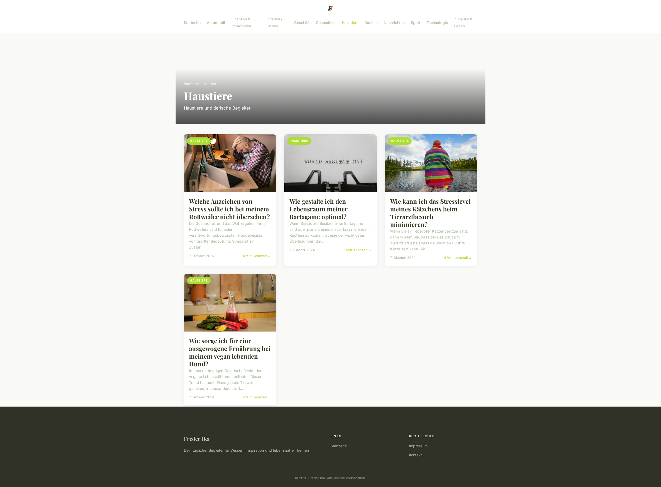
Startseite (192, 22)
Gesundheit (326, 22)
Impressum (418, 446)
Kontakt (415, 455)
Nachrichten (394, 22)
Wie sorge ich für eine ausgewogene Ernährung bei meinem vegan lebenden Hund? (230, 352)
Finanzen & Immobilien (241, 22)
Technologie (437, 22)
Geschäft (302, 22)
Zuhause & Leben (463, 22)
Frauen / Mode (275, 22)
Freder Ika (197, 438)
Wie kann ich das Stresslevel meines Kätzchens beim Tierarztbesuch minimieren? (430, 212)
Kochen (371, 22)
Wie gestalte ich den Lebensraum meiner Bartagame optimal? (318, 209)
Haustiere (350, 22)
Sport (415, 22)
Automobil (216, 22)
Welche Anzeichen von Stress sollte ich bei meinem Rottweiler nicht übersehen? (229, 209)
